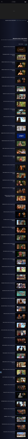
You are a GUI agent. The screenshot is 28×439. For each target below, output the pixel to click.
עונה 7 (17, 20)
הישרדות (20, 20)
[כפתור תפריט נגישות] (0, 372)
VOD (23, 20)
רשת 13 (25, 20)
